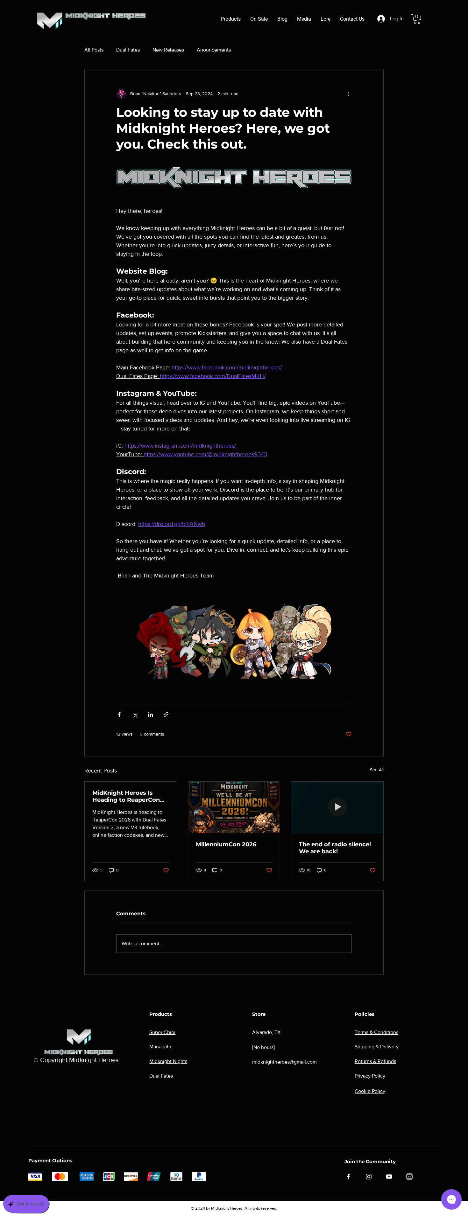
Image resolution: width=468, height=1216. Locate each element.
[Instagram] (368, 1176)
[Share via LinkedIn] (150, 714)
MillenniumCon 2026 (226, 844)
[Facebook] (348, 1176)
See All (377, 769)
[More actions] (348, 93)
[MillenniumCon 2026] (234, 807)
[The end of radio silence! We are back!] (337, 807)
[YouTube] (389, 1176)
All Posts (93, 49)
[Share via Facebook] (119, 714)
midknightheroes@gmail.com (284, 1062)
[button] (417, 19)
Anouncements (214, 49)
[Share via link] (166, 714)
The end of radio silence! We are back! (335, 848)
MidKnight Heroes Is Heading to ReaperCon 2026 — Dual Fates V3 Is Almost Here (127, 796)
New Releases (168, 49)
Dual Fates (128, 49)
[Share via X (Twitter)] (135, 714)
